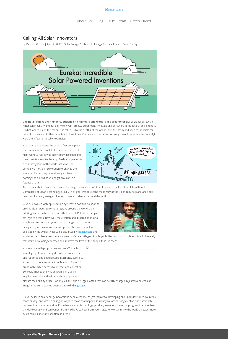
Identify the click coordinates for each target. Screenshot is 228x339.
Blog (99, 21)
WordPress (83, 334)
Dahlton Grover (35, 44)
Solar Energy (71, 44)
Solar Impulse (33, 145)
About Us (84, 21)
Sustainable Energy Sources (96, 44)
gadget (81, 285)
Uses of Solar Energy (125, 44)
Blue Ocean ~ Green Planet (129, 21)
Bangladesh (85, 231)
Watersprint (83, 227)
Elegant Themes (48, 334)
